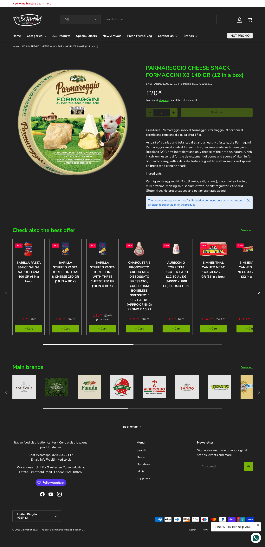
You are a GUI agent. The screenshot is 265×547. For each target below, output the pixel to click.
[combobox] (138, 19)
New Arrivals (112, 36)
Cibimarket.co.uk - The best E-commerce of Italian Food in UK (53, 529)
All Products (61, 36)
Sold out (216, 112)
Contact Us (166, 36)
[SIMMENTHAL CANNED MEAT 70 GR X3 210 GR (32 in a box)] (250, 249)
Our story (143, 464)
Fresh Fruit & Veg (139, 36)
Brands (189, 36)
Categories (34, 36)
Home (16, 36)
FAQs (140, 471)
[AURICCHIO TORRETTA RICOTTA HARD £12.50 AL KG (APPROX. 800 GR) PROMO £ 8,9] (176, 249)
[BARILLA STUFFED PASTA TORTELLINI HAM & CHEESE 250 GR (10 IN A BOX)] (65, 249)
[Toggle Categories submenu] (45, 36)
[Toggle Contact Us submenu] (176, 36)
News (141, 457)
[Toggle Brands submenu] (196, 36)
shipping (164, 100)
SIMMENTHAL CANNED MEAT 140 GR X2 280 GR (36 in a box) (213, 270)
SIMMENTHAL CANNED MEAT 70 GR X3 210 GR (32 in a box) (250, 270)
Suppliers (143, 478)
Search (141, 450)
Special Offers (86, 36)
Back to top (130, 427)
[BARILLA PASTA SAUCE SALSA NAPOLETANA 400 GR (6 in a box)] (28, 249)
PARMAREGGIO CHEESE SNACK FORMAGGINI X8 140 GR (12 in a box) (60, 46)
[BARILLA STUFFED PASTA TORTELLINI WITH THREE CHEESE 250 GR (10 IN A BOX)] (102, 249)
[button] (250, 20)
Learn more (44, 3)
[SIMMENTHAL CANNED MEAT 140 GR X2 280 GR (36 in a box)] (213, 249)
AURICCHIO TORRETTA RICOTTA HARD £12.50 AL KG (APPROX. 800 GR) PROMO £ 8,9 (176, 274)
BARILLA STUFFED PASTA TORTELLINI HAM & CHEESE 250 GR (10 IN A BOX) (65, 272)
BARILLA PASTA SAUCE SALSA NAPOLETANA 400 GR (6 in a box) (28, 272)
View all (247, 230)
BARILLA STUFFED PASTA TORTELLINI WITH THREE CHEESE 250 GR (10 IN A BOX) (102, 274)
